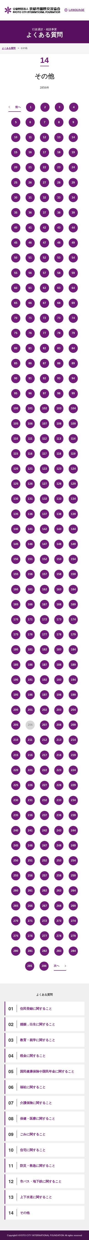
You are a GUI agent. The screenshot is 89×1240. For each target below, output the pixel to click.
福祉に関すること (33, 1087)
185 (15, 664)
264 (73, 890)
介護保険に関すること (36, 1103)
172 (44, 619)
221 (30, 770)
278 (59, 935)
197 (44, 694)
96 (30, 393)
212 (44, 739)
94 (73, 378)
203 (59, 709)
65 (15, 303)
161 (30, 589)
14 (73, 137)
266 (30, 905)
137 (44, 514)
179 (73, 634)
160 (15, 589)
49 (73, 242)
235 (15, 815)
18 (58, 152)
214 (73, 739)
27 (44, 182)
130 (15, 498)
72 (44, 318)
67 (44, 303)
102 (44, 408)
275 (15, 935)
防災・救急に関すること (37, 1165)
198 (59, 694)
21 (30, 167)
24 (73, 167)
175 (15, 634)
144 (73, 529)
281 (30, 950)
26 (30, 182)
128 (59, 483)
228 (59, 785)
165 (15, 604)
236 (30, 815)
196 (30, 694)
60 (15, 288)
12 (44, 137)
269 (73, 905)
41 (30, 227)
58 (58, 273)
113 (59, 438)
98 (58, 393)
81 (30, 348)
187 (44, 664)
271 (30, 920)
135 (15, 514)
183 (59, 649)
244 (73, 830)
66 (30, 303)
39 (73, 212)
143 (59, 529)
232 (44, 800)
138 (59, 514)
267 (44, 905)
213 (59, 739)
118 (59, 453)
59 (73, 273)
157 (44, 574)
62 (44, 288)
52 (44, 257)
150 (15, 559)
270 (15, 920)
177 (44, 634)
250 (15, 860)
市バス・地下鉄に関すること (41, 1181)
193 (59, 679)
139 (73, 514)
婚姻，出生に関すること (37, 1024)
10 (15, 137)
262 (44, 890)
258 (59, 875)
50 (15, 257)
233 (59, 800)
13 (58, 137)
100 (15, 408)
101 (30, 408)
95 (15, 393)
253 (59, 860)
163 (59, 589)
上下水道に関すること (36, 1197)
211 (30, 739)
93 (58, 378)
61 (30, 288)
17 (44, 152)
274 (73, 920)
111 (30, 438)
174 (73, 619)
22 (44, 167)
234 (73, 800)
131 (30, 498)
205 (15, 724)
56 (30, 273)
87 (44, 363)
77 (44, 333)
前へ (18, 107)
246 (30, 845)
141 (30, 529)
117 (44, 453)
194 (73, 679)
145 (15, 544)
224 (73, 770)
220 (15, 770)
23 (58, 167)
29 (73, 182)
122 (44, 468)
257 (44, 875)
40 (15, 227)
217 (44, 755)
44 (73, 227)
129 (73, 483)
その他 (25, 1213)
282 (44, 950)
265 (15, 905)
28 (58, 182)
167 (44, 604)
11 (30, 137)
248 (59, 845)
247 (44, 845)
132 (44, 498)
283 (59, 950)
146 (30, 544)
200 (15, 709)
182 (44, 649)
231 (30, 800)
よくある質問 (9, 48)
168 (59, 604)
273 (59, 920)
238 (59, 815)
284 (73, 950)
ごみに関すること (33, 1134)
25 (15, 182)
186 (30, 664)
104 (73, 408)
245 (15, 845)
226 (30, 785)
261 (30, 890)
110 (15, 438)
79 (73, 333)
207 (44, 724)
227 (44, 785)
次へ (56, 965)
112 (44, 438)
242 (44, 830)
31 (30, 197)
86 (30, 363)
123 (59, 468)
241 (30, 830)
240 (15, 830)
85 (15, 363)
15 (15, 152)
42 (44, 227)
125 (15, 483)
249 (73, 845)
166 (30, 604)
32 (44, 197)
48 (58, 242)
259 (73, 875)
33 (58, 197)
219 (73, 755)
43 (58, 227)
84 (73, 348)
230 (15, 800)
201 (30, 709)
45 (15, 242)
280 (15, 950)
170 (15, 619)
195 (15, 694)
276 (30, 935)
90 (15, 378)
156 (30, 574)
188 (59, 664)
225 (15, 785)
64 (73, 288)
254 (73, 860)
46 (30, 242)
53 (58, 257)
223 (59, 770)
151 (30, 559)
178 (59, 634)
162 (44, 589)
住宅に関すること (33, 1150)
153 (59, 559)
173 (59, 619)
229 (73, 785)
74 (73, 318)
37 (44, 212)
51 (30, 257)
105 (15, 423)
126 (30, 483)
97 (44, 393)
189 (73, 664)
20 (15, 167)
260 (15, 890)
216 (30, 755)
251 (30, 860)
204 (73, 709)
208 (59, 724)
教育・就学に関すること (37, 1040)
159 (73, 574)
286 (44, 966)
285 (29, 966)
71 (30, 318)
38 (58, 212)
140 (15, 529)
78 (58, 333)
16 (30, 152)
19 (73, 152)
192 (44, 679)
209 (73, 724)
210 (15, 739)
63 (58, 288)
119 (73, 453)
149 (73, 544)
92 (44, 378)
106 (30, 423)
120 (15, 468)
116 (30, 453)
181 (30, 649)
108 (59, 423)
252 (44, 860)
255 (15, 875)
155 (15, 574)
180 (15, 649)
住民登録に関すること (36, 1008)
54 (73, 257)
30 (15, 197)
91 (30, 378)
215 (15, 755)
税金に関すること (33, 1055)
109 (73, 423)
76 (30, 333)
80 (15, 348)
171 (30, 619)
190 (15, 679)
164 (73, 589)
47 (44, 242)
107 (44, 423)
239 (73, 815)
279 (73, 935)
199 (73, 694)
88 (58, 363)
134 (73, 498)
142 (44, 529)
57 (44, 273)
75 (15, 333)
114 (73, 438)
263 (59, 890)
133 (59, 498)
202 (44, 709)
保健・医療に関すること (37, 1118)
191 (30, 679)
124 (73, 468)
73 (58, 318)
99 (73, 393)
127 (44, 483)
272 (44, 920)
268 (59, 905)
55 (15, 273)
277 (44, 935)
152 (44, 559)
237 (44, 815)
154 (73, 559)
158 (59, 574)
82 (44, 348)
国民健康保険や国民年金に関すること (47, 1071)
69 (73, 303)
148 (59, 544)
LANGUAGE (76, 10)
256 (30, 875)
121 (30, 468)
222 (44, 770)
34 (73, 197)
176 (30, 634)
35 (15, 212)
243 (59, 830)
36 (30, 212)
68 (58, 303)
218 (59, 755)
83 (58, 348)
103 (59, 408)
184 (73, 649)
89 (73, 363)
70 (15, 318)
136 (30, 514)
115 (15, 453)
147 (44, 544)
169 (73, 604)
